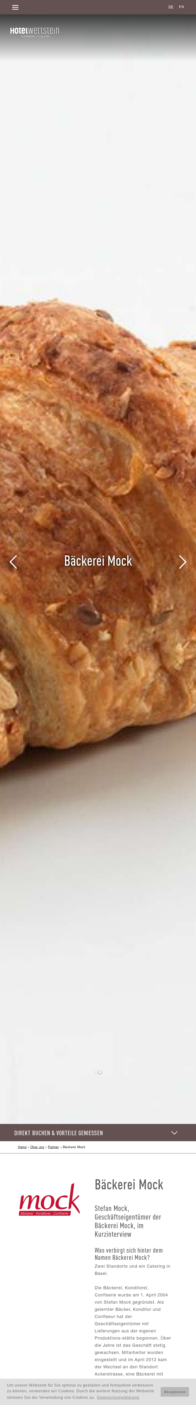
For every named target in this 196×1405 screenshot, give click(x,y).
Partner (53, 1147)
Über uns (37, 1147)
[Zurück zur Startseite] (35, 32)
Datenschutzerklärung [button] (118, 1397)
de (171, 7)
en (181, 7)
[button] (14, 562)
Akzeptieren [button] (175, 1392)
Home (22, 1147)
